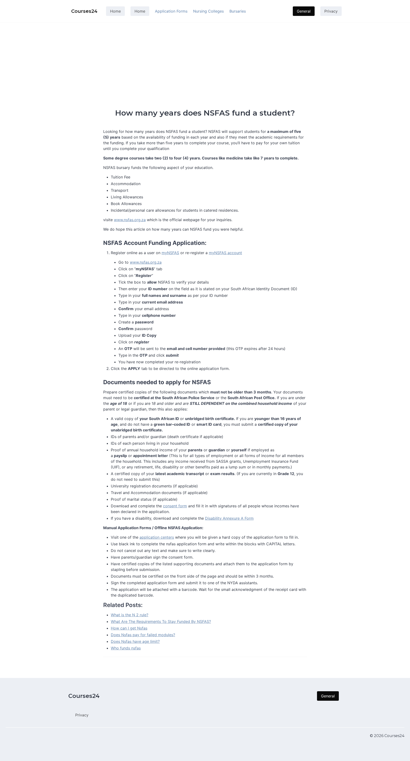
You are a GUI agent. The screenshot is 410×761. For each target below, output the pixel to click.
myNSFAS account (225, 252)
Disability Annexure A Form (229, 518)
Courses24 (84, 696)
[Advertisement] (205, 58)
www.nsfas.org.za (130, 219)
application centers (157, 537)
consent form (175, 506)
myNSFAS (170, 252)
